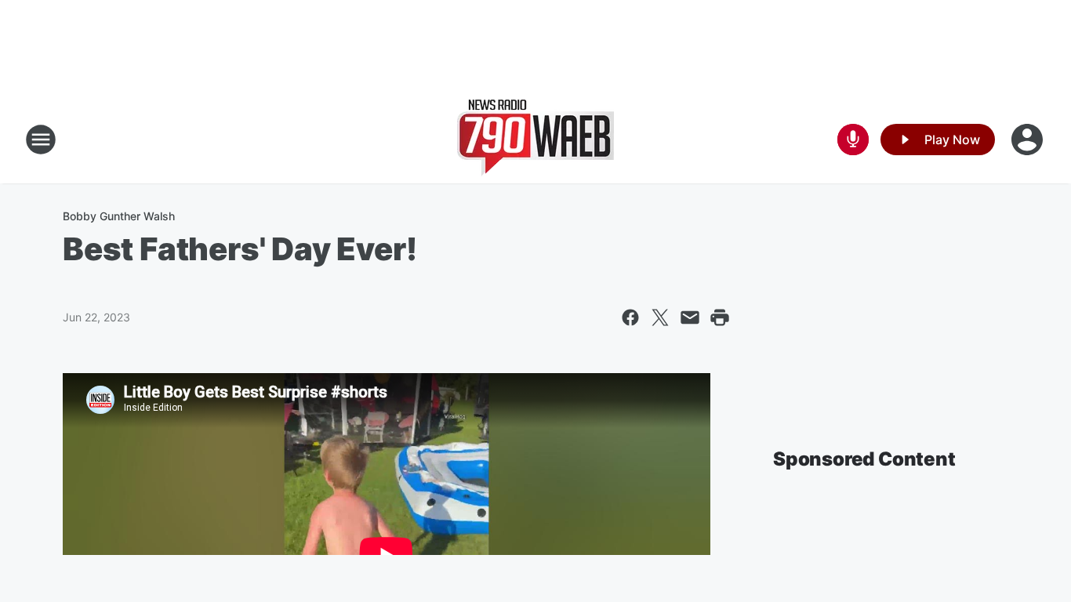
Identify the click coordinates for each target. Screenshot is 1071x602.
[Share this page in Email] (690, 317)
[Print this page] (720, 317)
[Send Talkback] (853, 139)
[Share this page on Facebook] (630, 317)
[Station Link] (535, 139)
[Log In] (1028, 139)
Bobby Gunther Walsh (119, 216)
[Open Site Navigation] (40, 139)
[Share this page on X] (660, 317)
